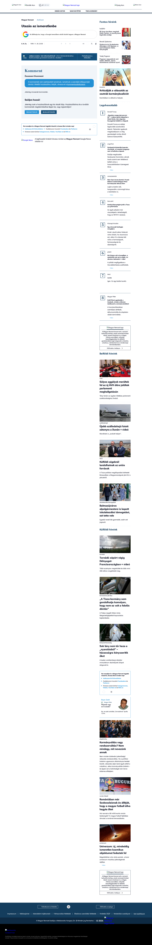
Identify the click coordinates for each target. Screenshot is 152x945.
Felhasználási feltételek (62, 914)
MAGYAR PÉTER (75, 11)
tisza (101, 458)
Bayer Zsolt (105, 700)
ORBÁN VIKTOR (60, 11)
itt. (62, 58)
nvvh (101, 378)
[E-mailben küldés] (87, 43)
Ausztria (102, 87)
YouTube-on (59, 132)
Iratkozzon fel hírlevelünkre (34, 129)
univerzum (103, 843)
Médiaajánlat (24, 914)
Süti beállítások (139, 914)
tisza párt (110, 201)
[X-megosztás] (91, 43)
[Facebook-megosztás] (96, 43)
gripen (109, 252)
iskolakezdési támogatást (108, 502)
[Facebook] (86, 129)
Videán (52, 132)
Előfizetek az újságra (106, 907)
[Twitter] (94, 129)
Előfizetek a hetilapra (113, 348)
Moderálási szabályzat (122, 914)
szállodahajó (104, 423)
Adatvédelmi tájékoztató (41, 914)
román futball (104, 796)
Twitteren (74, 129)
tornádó (102, 554)
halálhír (102, 29)
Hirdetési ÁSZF (105, 914)
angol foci (110, 144)
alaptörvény (103, 739)
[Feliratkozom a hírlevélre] (29, 5)
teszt (108, 274)
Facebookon (65, 129)
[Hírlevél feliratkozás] (94, 126)
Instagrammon (44, 132)
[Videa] (86, 132)
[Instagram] (90, 129)
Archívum (40, 20)
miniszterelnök (112, 176)
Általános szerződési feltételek (85, 914)
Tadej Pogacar (105, 56)
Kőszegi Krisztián (112, 223)
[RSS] (94, 132)
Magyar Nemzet (27, 20)
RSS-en (67, 132)
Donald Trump (111, 112)
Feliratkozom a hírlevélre (87, 57)
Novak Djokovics (106, 41)
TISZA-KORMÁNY (91, 11)
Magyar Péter (111, 296)
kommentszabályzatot (76, 84)
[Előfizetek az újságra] (119, 5)
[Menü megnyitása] (137, 5)
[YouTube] (90, 132)
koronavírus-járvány (106, 595)
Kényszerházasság (106, 643)
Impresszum (11, 914)
